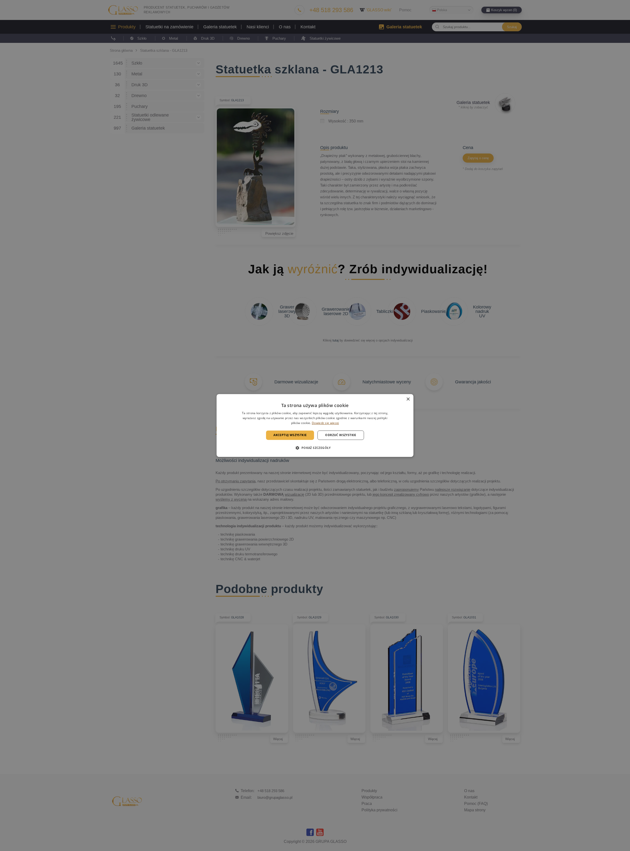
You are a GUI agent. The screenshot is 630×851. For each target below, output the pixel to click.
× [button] (408, 399)
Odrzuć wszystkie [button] (340, 435)
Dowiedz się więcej (325, 423)
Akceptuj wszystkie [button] (290, 435)
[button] (315, 448)
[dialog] (315, 425)
